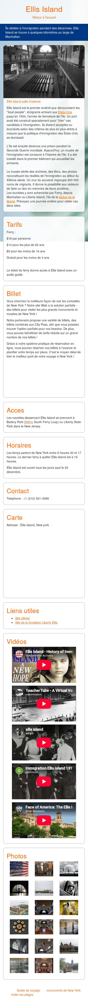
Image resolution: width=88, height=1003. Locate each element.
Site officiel (22, 618)
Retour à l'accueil (44, 17)
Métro (29, 422)
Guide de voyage (28, 990)
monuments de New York (64, 990)
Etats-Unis (65, 112)
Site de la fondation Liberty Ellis (36, 622)
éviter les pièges (22, 994)
